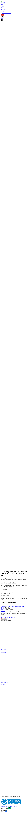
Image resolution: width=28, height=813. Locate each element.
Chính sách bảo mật (5, 806)
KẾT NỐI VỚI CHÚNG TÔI (6, 620)
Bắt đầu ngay (3, 550)
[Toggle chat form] (9, 808)
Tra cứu (2, 6)
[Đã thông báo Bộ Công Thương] (11, 805)
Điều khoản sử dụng (13, 806)
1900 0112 (3, 607)
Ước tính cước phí (12, 551)
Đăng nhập (3, 18)
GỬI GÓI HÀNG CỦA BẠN (7, 617)
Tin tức (2, 7)
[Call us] (6, 810)
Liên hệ (2, 11)
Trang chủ (3, 2)
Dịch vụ (2, 4)
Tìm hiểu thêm (11, 550)
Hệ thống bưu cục (4, 551)
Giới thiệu (3, 9)
